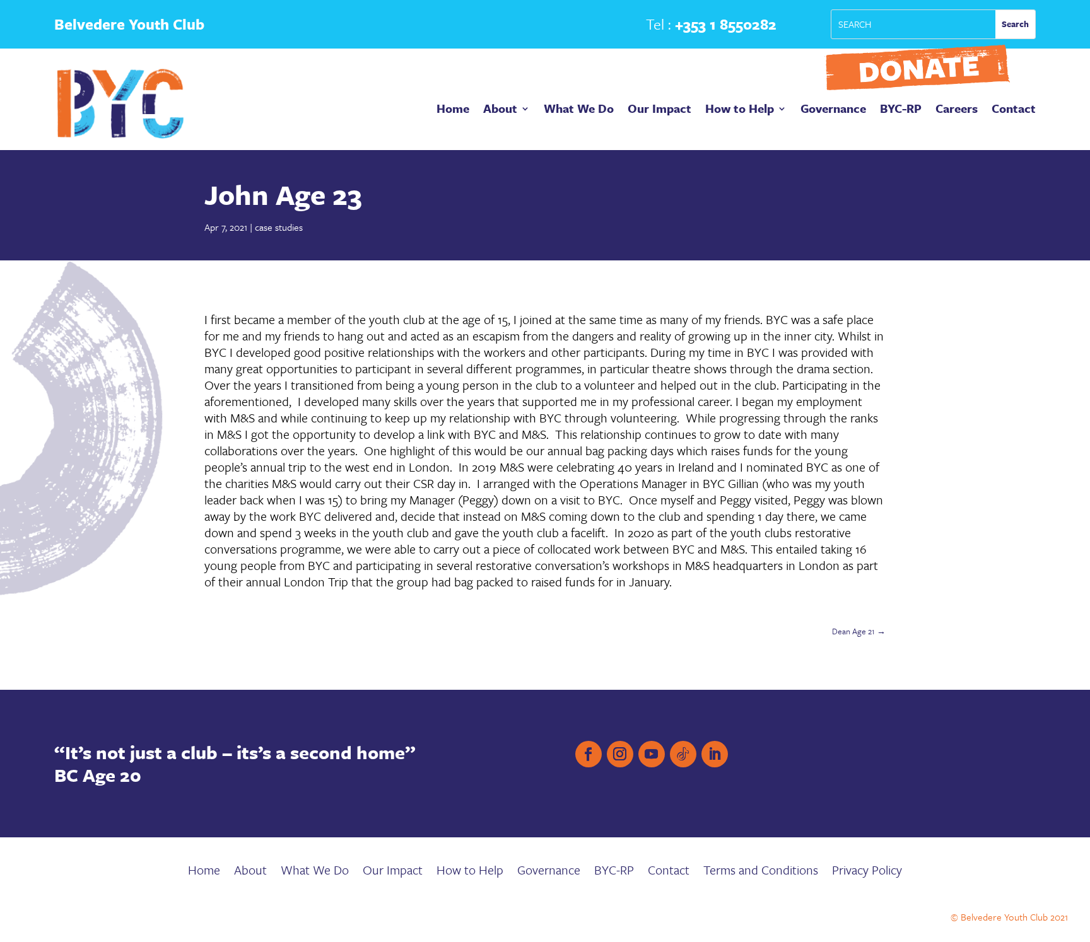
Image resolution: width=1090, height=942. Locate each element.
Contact (1014, 110)
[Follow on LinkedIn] (714, 754)
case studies (279, 227)
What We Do (579, 110)
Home (453, 110)
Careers (956, 110)
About (500, 110)
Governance (833, 110)
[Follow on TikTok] (683, 754)
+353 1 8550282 (725, 24)
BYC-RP (901, 110)
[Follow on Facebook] (588, 754)
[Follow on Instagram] (620, 754)
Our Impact (659, 110)
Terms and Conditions (760, 872)
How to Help (739, 110)
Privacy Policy (867, 872)
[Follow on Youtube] (651, 754)
